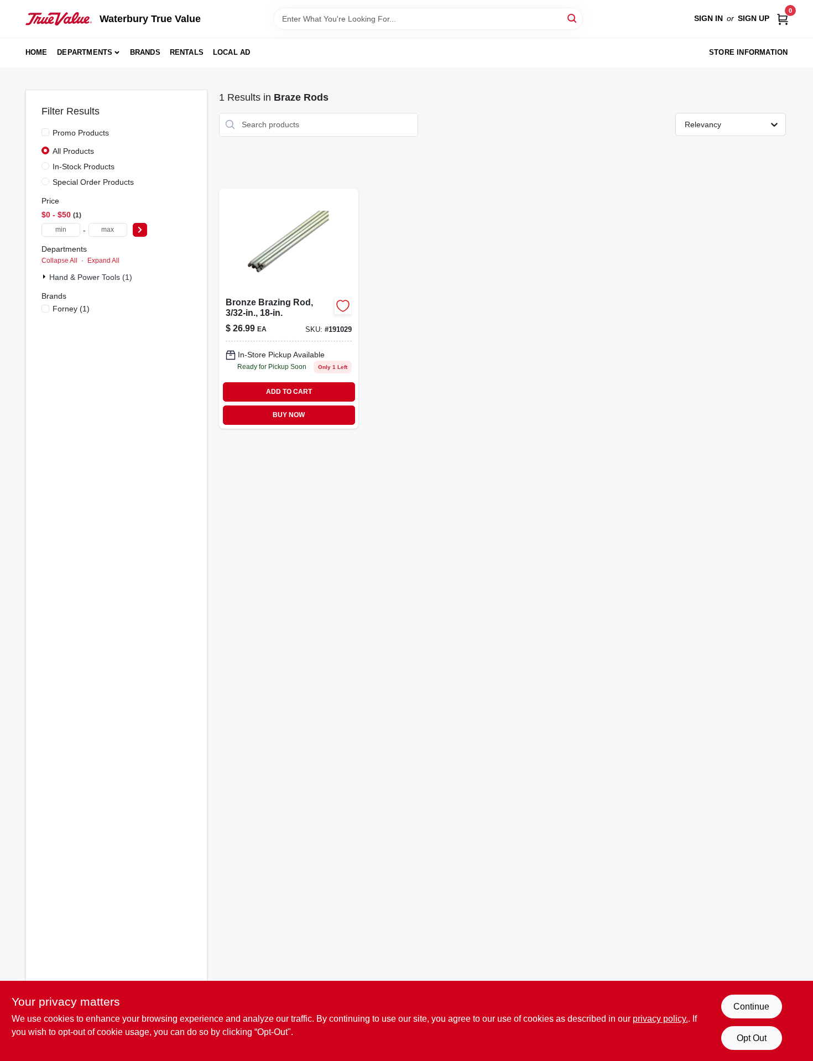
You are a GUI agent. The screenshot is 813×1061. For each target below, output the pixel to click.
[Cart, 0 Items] (782, 18)
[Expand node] (45, 276)
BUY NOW (289, 415)
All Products (73, 151)
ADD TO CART (289, 392)
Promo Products (81, 133)
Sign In (708, 18)
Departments (84, 52)
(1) (71, 308)
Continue (751, 1006)
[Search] (573, 18)
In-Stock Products (83, 166)
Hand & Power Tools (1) (90, 277)
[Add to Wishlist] (343, 306)
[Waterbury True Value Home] (58, 18)
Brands (145, 52)
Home (36, 52)
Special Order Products (93, 182)
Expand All (103, 260)
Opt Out (752, 1038)
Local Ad (232, 52)
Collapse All (59, 260)
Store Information (748, 52)
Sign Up (753, 18)
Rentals (187, 52)
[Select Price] (140, 230)
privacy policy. (660, 1018)
